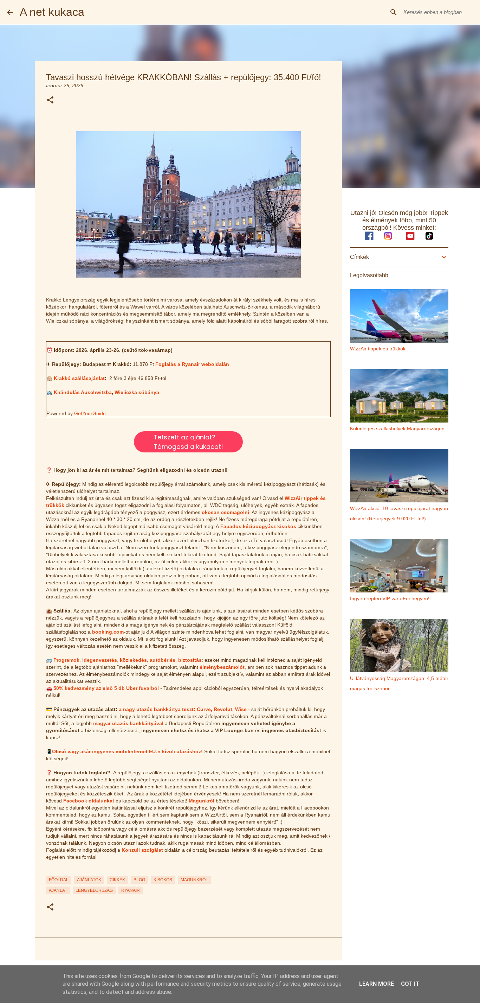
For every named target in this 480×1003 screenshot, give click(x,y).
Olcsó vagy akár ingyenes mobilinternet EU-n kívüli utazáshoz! (127, 751)
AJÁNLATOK (89, 879)
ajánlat (58, 890)
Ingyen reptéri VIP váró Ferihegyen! (389, 598)
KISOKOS (163, 879)
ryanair (130, 890)
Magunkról (201, 801)
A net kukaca (52, 12)
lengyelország (94, 890)
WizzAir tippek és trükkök (378, 348)
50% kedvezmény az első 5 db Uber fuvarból (106, 688)
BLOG (139, 879)
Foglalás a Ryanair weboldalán (192, 364)
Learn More (376, 983)
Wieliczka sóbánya (137, 392)
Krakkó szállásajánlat (79, 378)
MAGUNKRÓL (194, 879)
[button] (50, 100)
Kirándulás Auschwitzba (83, 392)
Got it (410, 983)
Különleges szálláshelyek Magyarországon (397, 428)
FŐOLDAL (59, 879)
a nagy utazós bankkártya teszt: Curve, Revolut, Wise (183, 709)
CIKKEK (117, 879)
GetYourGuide (90, 413)
